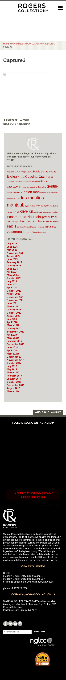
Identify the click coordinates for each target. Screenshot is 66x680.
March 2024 (13, 275)
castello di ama (29, 182)
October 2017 (14, 363)
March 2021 (13, 306)
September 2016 (15, 385)
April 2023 (12, 287)
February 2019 (14, 341)
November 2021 (15, 300)
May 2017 (12, 369)
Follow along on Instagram (33, 423)
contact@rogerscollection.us (33, 594)
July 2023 (12, 281)
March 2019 (13, 338)
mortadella (54, 206)
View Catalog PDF (33, 566)
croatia (38, 182)
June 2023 (12, 284)
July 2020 (12, 319)
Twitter (10, 623)
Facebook (5, 623)
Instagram (20, 623)
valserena (14, 231)
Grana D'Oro (18, 192)
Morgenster (43, 205)
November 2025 (15, 253)
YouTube (15, 623)
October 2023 (14, 278)
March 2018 (13, 353)
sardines (20, 227)
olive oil (26, 211)
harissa (43, 192)
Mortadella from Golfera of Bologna (32, 43)
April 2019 (12, 334)
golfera (9, 192)
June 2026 (12, 247)
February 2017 (14, 375)
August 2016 (13, 388)
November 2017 (15, 360)
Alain (9, 172)
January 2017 (14, 378)
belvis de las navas (44, 171)
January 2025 (14, 265)
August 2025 (13, 256)
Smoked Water (30, 227)
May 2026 (12, 250)
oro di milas (37, 212)
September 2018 (15, 344)
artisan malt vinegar (18, 172)
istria (48, 192)
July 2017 (12, 366)
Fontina (23, 187)
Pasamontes (16, 217)
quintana (20, 221)
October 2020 (14, 312)
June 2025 (12, 259)
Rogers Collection (33, 7)
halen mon (32, 192)
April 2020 (12, 322)
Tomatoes (40, 227)
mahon (32, 206)
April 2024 (12, 272)
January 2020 (14, 328)
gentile (52, 186)
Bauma (30, 172)
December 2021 (15, 297)
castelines (18, 182)
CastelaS (10, 182)
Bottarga (21, 177)
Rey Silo (49, 221)
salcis (11, 226)
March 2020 (13, 325)
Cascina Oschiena (39, 176)
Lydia (27, 206)
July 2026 (12, 243)
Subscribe (39, 632)
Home (6, 43)
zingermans (41, 232)
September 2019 (15, 331)
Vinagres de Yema (30, 232)
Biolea (12, 176)
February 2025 (14, 262)
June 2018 (12, 347)
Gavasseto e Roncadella (36, 187)
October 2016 (14, 382)
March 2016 (13, 391)
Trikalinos (50, 226)
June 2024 (12, 269)
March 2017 (13, 372)
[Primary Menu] (60, 8)
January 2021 (14, 309)
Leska (18, 199)
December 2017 (15, 356)
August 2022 (13, 294)
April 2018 (12, 350)
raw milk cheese (35, 221)
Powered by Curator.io (50, 505)
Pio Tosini (34, 217)
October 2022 (14, 291)
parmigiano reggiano (50, 212)
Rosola (55, 221)
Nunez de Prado (13, 212)
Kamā (53, 192)
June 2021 (12, 303)
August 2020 (13, 316)
